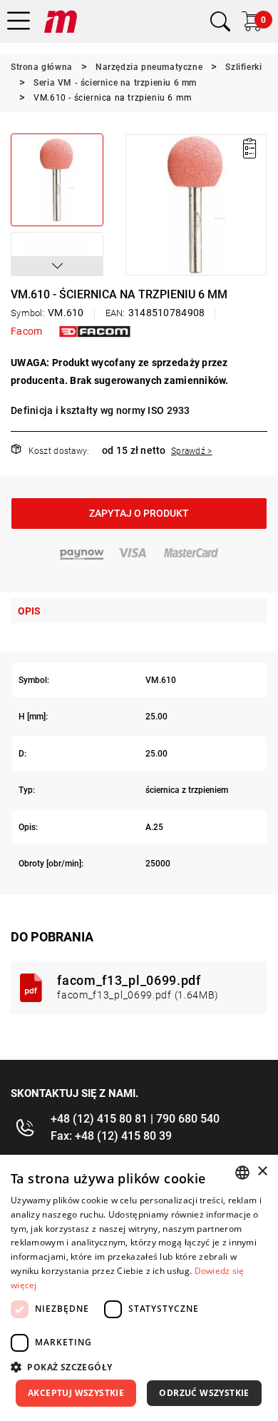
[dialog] (139, 1288)
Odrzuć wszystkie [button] (204, 1393)
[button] (57, 266)
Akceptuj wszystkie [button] (76, 1393)
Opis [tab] (29, 611)
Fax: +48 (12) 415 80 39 (111, 1136)
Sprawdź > (191, 451)
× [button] (262, 1171)
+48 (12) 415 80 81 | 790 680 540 (135, 1119)
